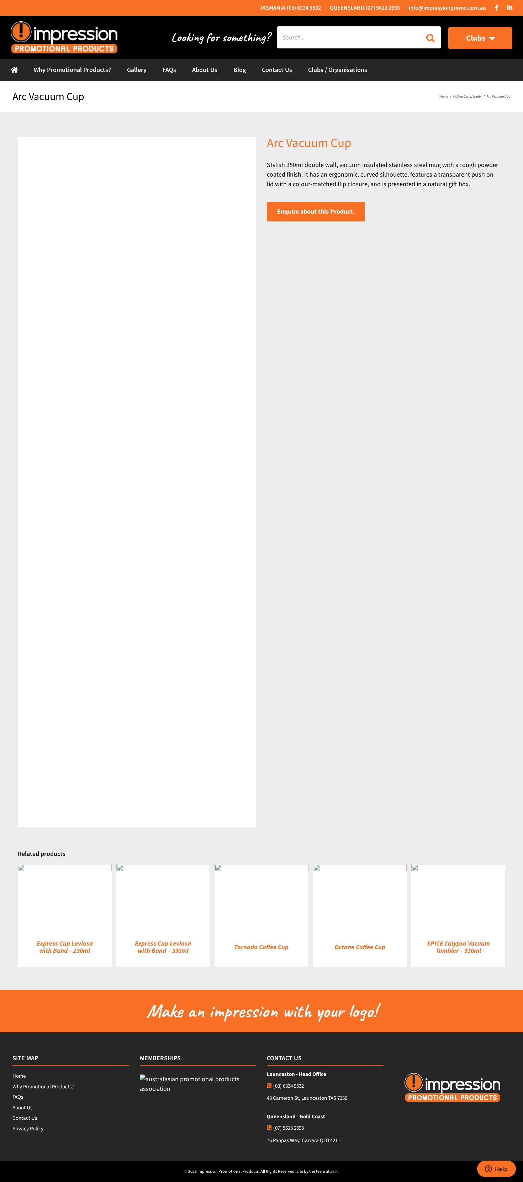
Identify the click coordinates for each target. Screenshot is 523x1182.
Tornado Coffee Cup (261, 947)
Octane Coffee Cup (359, 947)
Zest (334, 1171)
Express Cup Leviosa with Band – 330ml (163, 947)
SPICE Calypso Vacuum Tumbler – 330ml (458, 947)
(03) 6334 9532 (288, 1086)
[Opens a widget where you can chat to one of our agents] (496, 1169)
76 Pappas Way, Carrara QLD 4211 (303, 1140)
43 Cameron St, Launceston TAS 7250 (307, 1098)
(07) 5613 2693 (288, 1128)
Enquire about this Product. (315, 211)
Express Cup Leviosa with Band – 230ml (65, 947)
